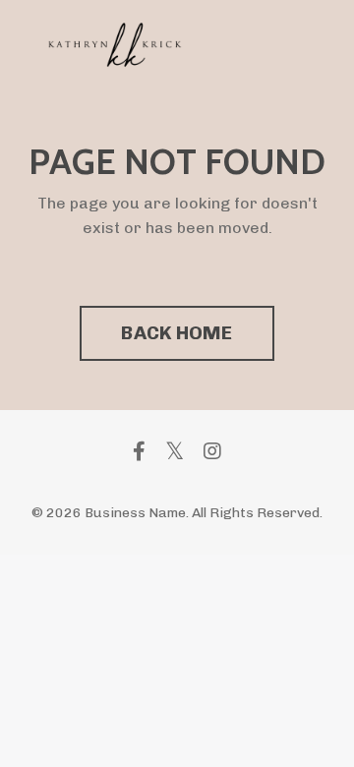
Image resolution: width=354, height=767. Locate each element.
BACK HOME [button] (176, 333)
